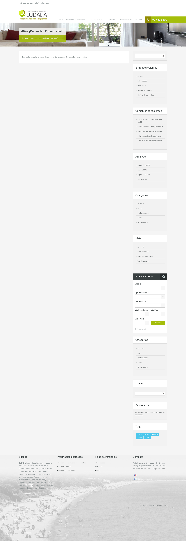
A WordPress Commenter (147, 119)
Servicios (111, 19)
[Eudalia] (33, 16)
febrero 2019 (142, 170)
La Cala (140, 76)
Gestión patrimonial (145, 90)
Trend (147, 437)
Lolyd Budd (142, 127)
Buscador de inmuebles (75, 19)
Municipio (138, 284)
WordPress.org (143, 261)
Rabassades (142, 81)
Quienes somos (125, 19)
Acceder (141, 247)
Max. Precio (139, 319)
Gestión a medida (64, 467)
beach (140, 434)
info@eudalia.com (42, 3)
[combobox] (150, 288)
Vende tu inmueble (96, 19)
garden (155, 434)
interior (140, 437)
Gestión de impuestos (146, 95)
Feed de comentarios (145, 256)
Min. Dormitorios (141, 310)
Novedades (100, 463)
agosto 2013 (142, 179)
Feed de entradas (144, 252)
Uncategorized (143, 222)
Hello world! (142, 86)
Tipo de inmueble (142, 301)
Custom (147, 434)
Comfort (141, 204)
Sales (140, 218)
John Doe (141, 136)
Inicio (60, 19)
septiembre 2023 (144, 165)
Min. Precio (155, 310)
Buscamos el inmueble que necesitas (72, 463)
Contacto (139, 19)
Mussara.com (162, 505)
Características (142, 329)
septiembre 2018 (144, 175)
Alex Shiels (142, 131)
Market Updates (143, 213)
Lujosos (99, 467)
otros (98, 470)
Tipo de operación (142, 293)
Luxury (140, 208)
